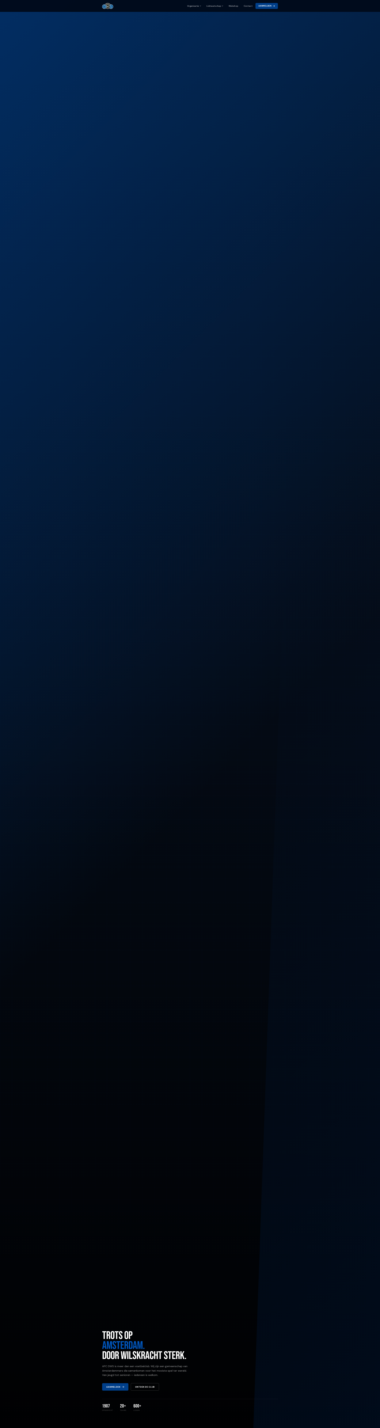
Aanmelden (265, 6)
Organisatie (193, 6)
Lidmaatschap (213, 6)
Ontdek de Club (145, 1387)
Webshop (233, 6)
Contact (248, 6)
